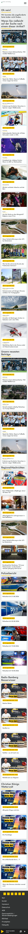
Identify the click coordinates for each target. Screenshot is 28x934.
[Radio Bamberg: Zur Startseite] (12, 3)
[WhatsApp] (4, 894)
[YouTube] (16, 894)
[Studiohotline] (23, 894)
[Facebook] (8, 894)
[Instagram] (12, 894)
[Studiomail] (19, 894)
